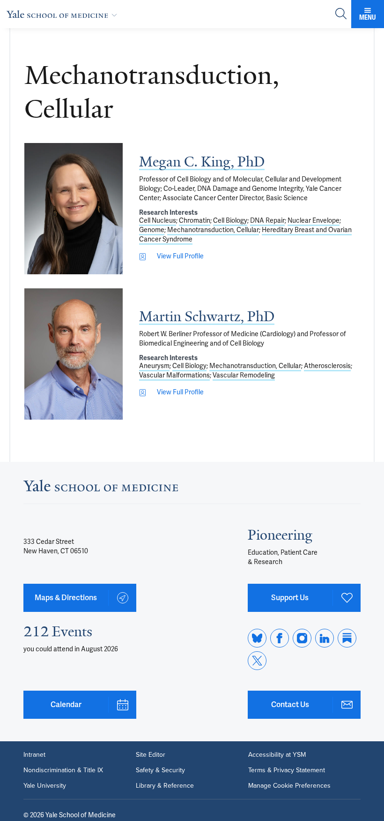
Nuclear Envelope (314, 221)
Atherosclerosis (327, 366)
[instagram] (302, 638)
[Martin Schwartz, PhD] (73, 354)
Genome (151, 230)
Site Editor (150, 754)
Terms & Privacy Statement (286, 770)
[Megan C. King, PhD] (73, 208)
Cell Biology (230, 221)
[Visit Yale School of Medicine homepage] (100, 488)
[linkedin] (324, 638)
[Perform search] (341, 14)
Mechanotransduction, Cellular (213, 230)
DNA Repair (267, 221)
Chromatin (194, 221)
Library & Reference (165, 785)
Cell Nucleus (157, 221)
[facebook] (279, 638)
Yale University (44, 785)
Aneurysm (154, 366)
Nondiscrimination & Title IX (63, 770)
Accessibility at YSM (277, 754)
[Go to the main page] (64, 14)
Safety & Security (160, 770)
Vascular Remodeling (244, 375)
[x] (257, 660)
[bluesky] (257, 638)
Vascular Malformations (174, 375)
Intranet (34, 754)
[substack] (347, 638)
